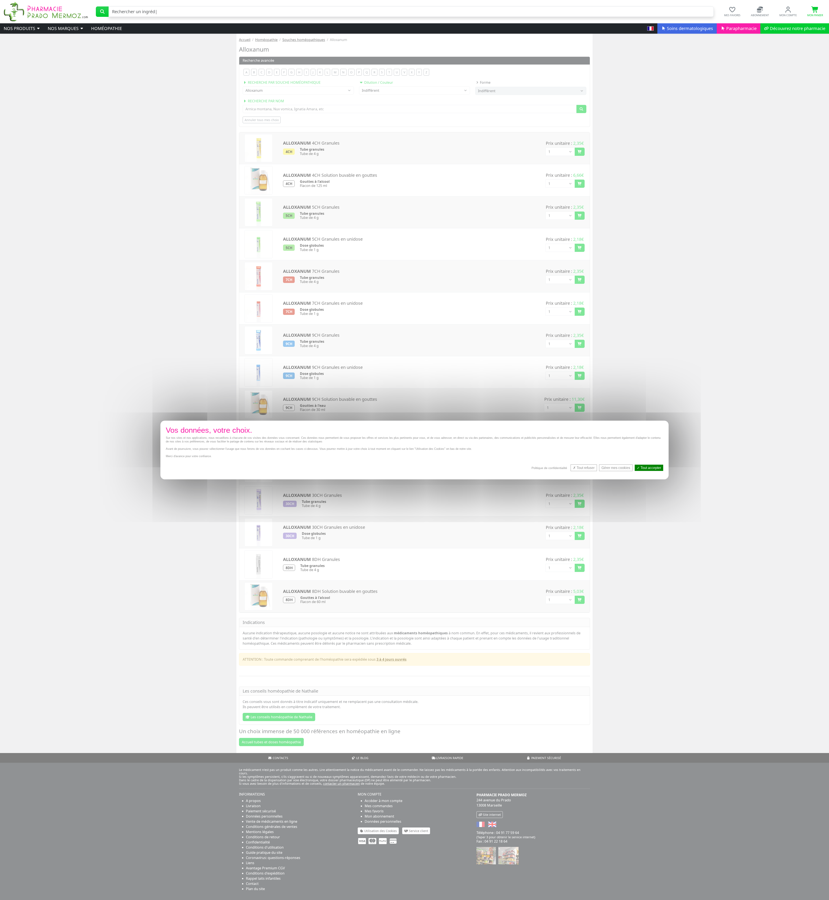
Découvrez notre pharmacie (797, 28)
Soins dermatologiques (689, 28)
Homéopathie (106, 28)
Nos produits (20, 28)
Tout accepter (650, 468)
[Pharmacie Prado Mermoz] (46, 11)
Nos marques (64, 28)
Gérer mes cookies (615, 468)
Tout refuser (585, 468)
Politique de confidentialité (549, 468)
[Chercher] (102, 11)
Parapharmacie (741, 28)
